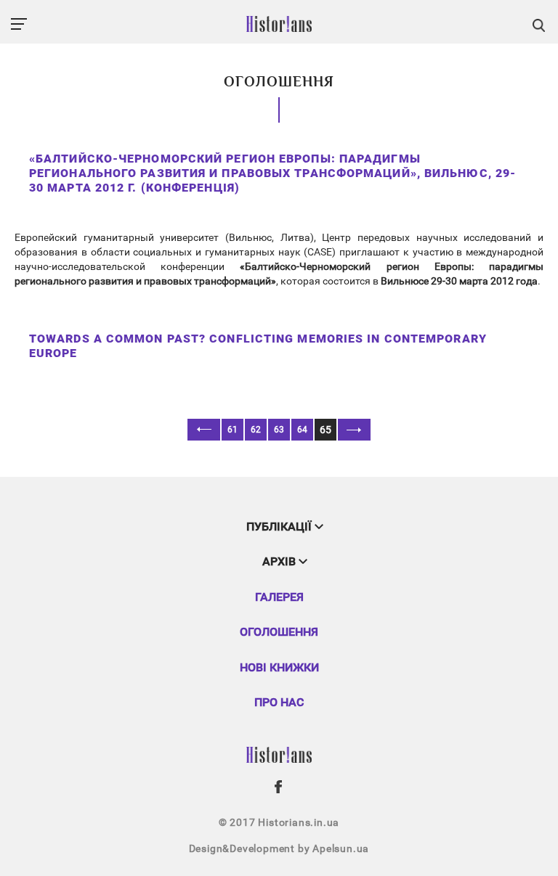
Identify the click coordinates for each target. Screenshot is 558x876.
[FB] (279, 786)
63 (279, 430)
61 (232, 430)
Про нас (279, 702)
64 (302, 430)
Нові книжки (279, 667)
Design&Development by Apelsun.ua (279, 848)
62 (256, 430)
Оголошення (279, 632)
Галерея (279, 597)
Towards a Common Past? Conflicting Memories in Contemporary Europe (258, 346)
